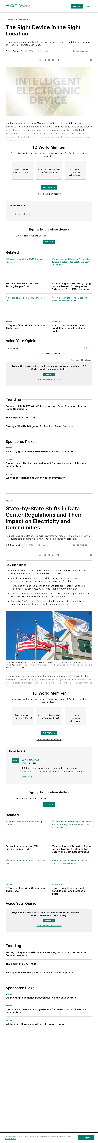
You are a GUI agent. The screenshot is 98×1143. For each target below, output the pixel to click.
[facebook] (40, 60)
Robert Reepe (12, 51)
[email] (57, 60)
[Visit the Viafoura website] (86, 360)
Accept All (86, 1138)
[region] (49, 354)
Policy (9, 501)
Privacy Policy (10, 1139)
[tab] (13, 348)
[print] (91, 60)
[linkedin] (45, 60)
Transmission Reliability (17, 20)
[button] (7, 6)
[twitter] (49, 60)
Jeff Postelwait (13, 545)
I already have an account (49, 194)
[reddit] (53, 60)
